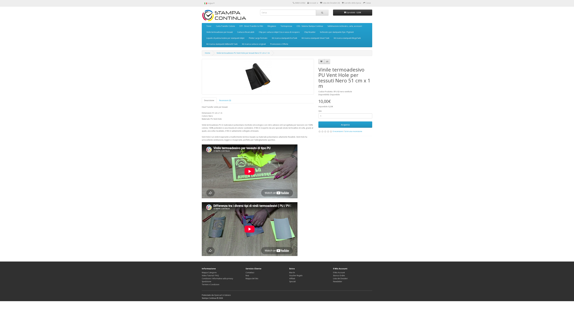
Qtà (320, 111)
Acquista (345, 124)
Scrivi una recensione (353, 131)
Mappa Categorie (209, 272)
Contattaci (250, 272)
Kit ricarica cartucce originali (254, 44)
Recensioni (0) (225, 100)
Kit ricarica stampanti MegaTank (347, 38)
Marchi (292, 272)
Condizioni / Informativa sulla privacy (217, 278)
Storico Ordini (339, 275)
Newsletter (337, 281)
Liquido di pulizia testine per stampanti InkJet (225, 38)
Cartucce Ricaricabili (245, 32)
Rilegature (272, 26)
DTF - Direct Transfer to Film (251, 26)
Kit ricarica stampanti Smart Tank (315, 38)
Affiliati (292, 278)
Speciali (292, 281)
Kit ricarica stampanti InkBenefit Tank (222, 44)
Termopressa (286, 26)
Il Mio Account (339, 272)
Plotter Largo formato (258, 38)
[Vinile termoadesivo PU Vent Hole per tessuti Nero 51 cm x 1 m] (258, 77)
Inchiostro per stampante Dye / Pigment (337, 32)
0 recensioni (338, 131)
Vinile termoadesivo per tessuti (219, 32)
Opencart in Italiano (222, 295)
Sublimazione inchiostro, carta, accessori (345, 26)
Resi (247, 275)
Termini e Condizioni (210, 284)
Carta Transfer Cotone (225, 26)
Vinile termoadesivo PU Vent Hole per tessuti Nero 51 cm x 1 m (243, 53)
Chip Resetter (310, 32)
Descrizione (209, 100)
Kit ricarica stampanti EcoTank (284, 38)
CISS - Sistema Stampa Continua (310, 26)
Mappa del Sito (252, 278)
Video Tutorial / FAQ (210, 275)
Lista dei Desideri (340, 278)
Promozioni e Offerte (279, 44)
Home (207, 53)
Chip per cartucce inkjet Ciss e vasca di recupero (279, 32)
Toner (209, 26)
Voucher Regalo (296, 275)
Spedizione (206, 281)
